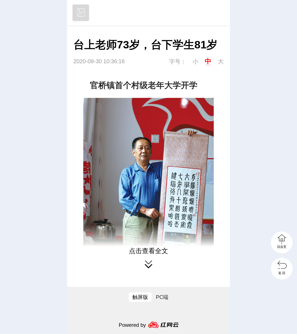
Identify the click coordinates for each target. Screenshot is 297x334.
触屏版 (140, 297)
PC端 (162, 297)
